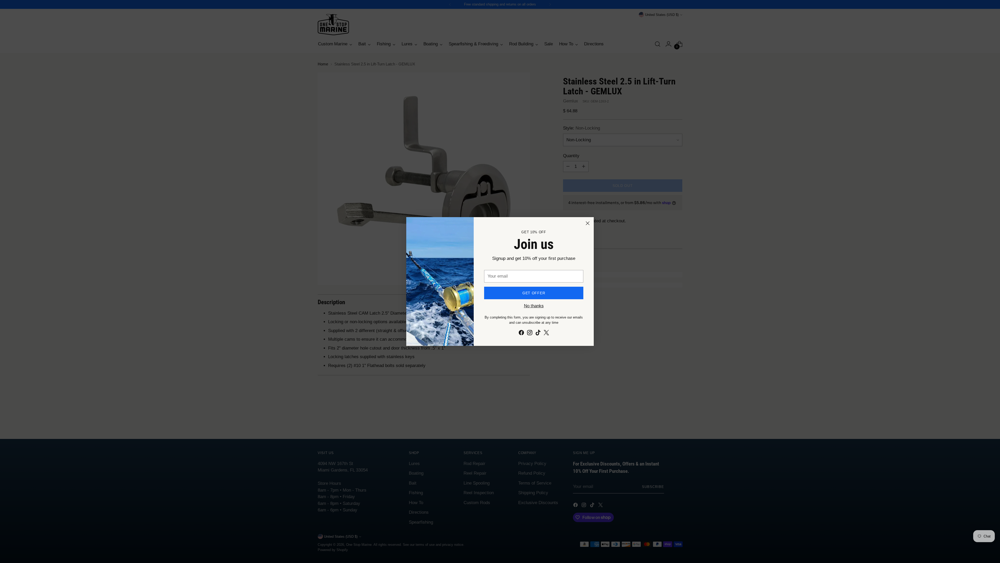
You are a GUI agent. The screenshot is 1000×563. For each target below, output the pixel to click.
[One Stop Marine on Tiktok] (538, 333)
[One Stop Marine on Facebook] (521, 333)
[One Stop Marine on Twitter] (546, 333)
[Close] (588, 223)
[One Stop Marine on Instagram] (530, 333)
